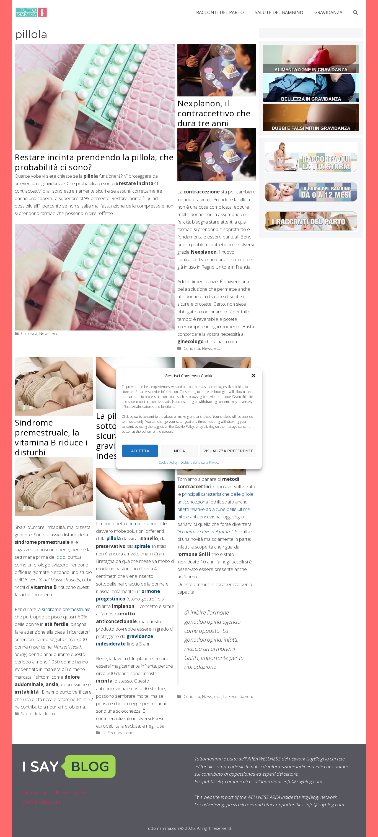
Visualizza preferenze (228, 450)
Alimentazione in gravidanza (311, 69)
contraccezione (141, 523)
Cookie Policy (168, 462)
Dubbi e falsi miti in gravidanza (311, 128)
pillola (244, 199)
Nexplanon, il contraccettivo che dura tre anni (213, 113)
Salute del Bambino (279, 12)
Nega (179, 450)
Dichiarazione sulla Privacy (199, 462)
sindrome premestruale (66, 609)
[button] (253, 375)
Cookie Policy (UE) (41, 802)
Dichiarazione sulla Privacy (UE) (54, 792)
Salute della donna (38, 713)
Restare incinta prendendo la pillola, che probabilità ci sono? (94, 162)
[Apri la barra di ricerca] (355, 12)
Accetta (140, 450)
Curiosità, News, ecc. (40, 333)
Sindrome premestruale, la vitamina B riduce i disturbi (51, 437)
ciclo (60, 557)
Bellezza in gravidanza (311, 99)
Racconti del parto (220, 12)
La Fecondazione (117, 732)
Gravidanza (328, 12)
